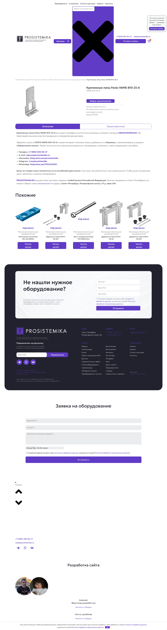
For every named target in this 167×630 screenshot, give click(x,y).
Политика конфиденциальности (26, 370)
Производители (61, 4)
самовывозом (43, 183)
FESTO (95, 114)
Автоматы (109, 352)
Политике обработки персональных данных (112, 453)
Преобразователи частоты (92, 374)
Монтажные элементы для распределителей (67, 80)
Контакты (109, 4)
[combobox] (83, 8)
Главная (18, 80)
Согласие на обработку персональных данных (31, 372)
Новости (100, 4)
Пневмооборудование (90, 365)
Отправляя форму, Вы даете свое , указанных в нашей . (115, 301)
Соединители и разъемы (115, 374)
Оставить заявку (156, 29)
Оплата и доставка (87, 4)
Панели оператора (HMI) (91, 355)
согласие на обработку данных (66, 453)
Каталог (26, 80)
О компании (74, 4)
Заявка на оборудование (138, 374)
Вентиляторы (111, 346)
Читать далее (28, 245)
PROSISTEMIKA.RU (128, 133)
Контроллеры (87, 349)
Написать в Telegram (83, 607)
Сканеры (109, 371)
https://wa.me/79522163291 (43, 164)
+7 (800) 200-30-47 (124, 37)
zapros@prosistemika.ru (38, 155)
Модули (85, 346)
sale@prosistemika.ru (142, 37)
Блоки (84, 352)
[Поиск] (76, 74)
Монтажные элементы (40, 80)
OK (107, 627)
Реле (108, 362)
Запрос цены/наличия (100, 101)
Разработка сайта (22, 374)
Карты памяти (111, 365)
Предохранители (112, 368)
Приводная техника (89, 371)
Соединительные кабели (91, 362)
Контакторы (110, 355)
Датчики (85, 359)
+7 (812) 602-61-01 (113, 335)
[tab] (47, 126)
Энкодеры (110, 359)
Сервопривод (87, 368)
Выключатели (111, 349)
